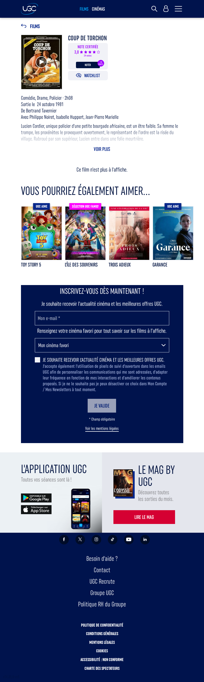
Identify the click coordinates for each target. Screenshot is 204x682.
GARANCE (159, 264)
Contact (102, 570)
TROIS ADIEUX (120, 264)
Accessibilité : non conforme (102, 659)
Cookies (102, 650)
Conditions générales (102, 633)
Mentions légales (102, 642)
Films (35, 26)
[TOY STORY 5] (42, 233)
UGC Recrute (102, 581)
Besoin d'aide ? (102, 558)
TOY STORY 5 (31, 264)
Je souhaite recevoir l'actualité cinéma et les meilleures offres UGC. (103, 360)
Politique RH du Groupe (102, 604)
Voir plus (102, 149)
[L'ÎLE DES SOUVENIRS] (85, 233)
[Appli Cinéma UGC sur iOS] (36, 509)
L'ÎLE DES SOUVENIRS (81, 264)
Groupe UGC (102, 593)
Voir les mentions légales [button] (102, 428)
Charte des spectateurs (102, 668)
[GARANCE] (173, 233)
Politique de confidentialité (102, 625)
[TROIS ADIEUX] (129, 233)
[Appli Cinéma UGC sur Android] (36, 497)
